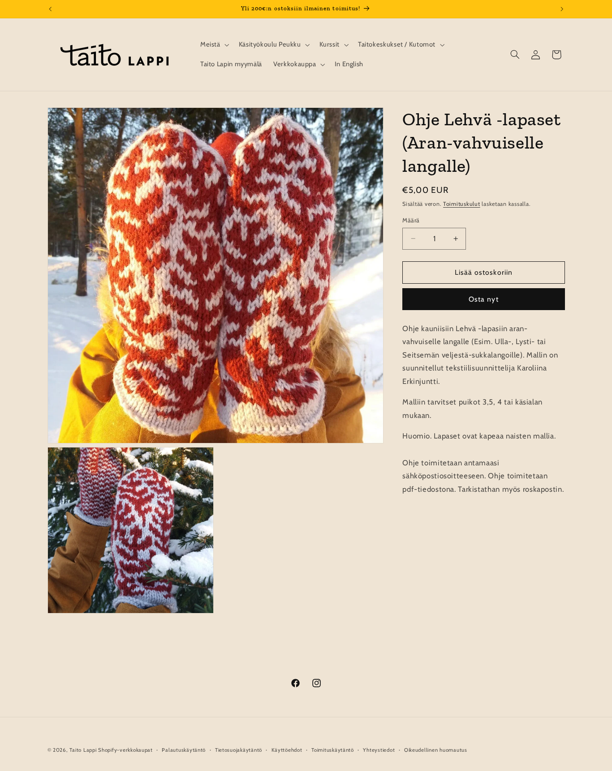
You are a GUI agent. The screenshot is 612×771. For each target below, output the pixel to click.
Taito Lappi (82, 750)
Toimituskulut (461, 203)
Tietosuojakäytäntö (238, 750)
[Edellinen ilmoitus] (50, 9)
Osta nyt (483, 299)
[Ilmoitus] (562, 9)
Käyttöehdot (287, 750)
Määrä (410, 220)
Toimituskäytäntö (332, 750)
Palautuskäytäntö (184, 750)
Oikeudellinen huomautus (435, 750)
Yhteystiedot (379, 750)
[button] (213, 45)
